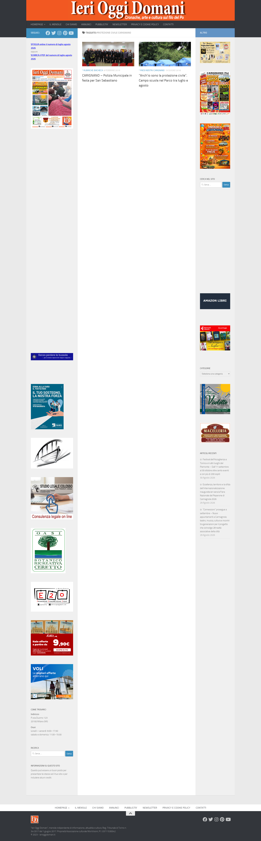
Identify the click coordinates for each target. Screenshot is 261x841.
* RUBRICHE (87, 70)
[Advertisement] (52, 181)
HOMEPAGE (37, 24)
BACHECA (98, 70)
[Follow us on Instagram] (59, 33)
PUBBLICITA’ (101, 24)
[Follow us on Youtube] (71, 33)
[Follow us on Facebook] (48, 33)
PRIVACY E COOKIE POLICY (145, 24)
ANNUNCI (86, 24)
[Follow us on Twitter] (53, 33)
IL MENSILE (55, 24)
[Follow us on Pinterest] (65, 33)
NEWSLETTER (120, 24)
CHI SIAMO (71, 24)
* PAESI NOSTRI (146, 70)
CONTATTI (168, 24)
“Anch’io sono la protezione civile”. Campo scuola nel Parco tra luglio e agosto (163, 80)
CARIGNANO (159, 70)
